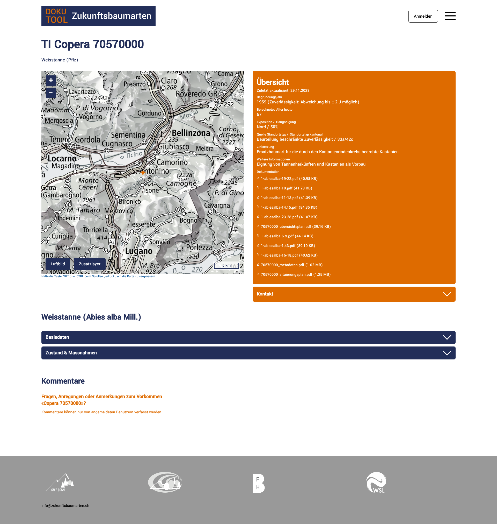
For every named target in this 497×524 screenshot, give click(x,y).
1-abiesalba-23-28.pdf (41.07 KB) (289, 217)
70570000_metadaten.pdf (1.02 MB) (292, 265)
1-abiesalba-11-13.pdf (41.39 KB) (289, 198)
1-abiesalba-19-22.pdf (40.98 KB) (289, 178)
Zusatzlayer (89, 263)
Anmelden (423, 16)
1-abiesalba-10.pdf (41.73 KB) (286, 188)
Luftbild (58, 263)
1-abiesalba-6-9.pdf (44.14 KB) (287, 236)
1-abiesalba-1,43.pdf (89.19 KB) (288, 246)
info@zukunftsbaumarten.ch (65, 505)
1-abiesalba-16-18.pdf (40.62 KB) (289, 255)
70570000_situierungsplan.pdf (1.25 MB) (296, 274)
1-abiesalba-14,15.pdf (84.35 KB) (289, 207)
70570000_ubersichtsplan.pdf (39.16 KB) (296, 226)
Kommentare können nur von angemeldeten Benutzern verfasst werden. (101, 412)
